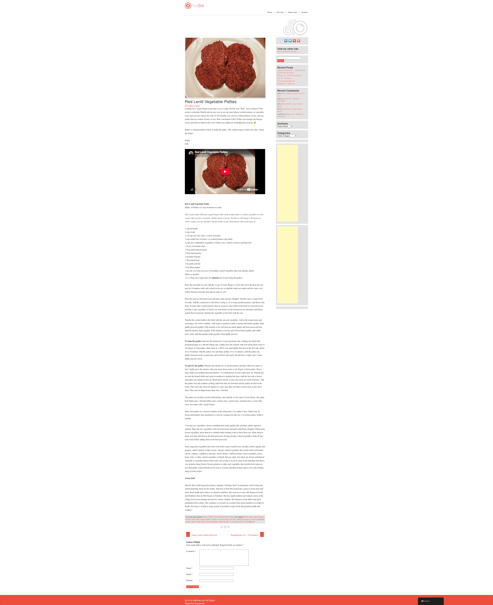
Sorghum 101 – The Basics (286, 83)
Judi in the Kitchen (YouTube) (287, 51)
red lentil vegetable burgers (239, 519)
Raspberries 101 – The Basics (247, 535)
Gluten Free (212, 517)
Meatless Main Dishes (226, 517)
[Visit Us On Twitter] (290, 42)
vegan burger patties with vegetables (204, 521)
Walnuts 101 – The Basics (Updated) (289, 75)
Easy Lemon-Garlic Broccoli (202, 535)
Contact (304, 12)
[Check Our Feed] (298, 42)
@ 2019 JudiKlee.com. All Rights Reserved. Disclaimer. (200, 602)
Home (269, 12)
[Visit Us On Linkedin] (286, 42)
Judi (253, 521)
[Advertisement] (287, 183)
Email (189, 574)
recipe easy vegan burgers (200, 519)
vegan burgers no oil (226, 521)
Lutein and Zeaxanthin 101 (286, 81)
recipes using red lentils (220, 519)
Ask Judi (280, 12)
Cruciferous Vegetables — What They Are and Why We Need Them (291, 71)
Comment (191, 551)
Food (205, 517)
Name (189, 568)
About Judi (292, 12)
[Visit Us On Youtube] (294, 42)
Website (189, 580)
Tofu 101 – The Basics (284, 78)
